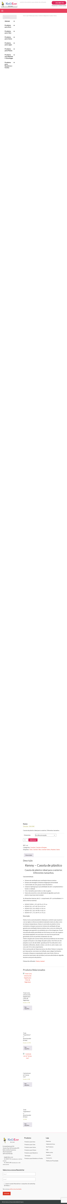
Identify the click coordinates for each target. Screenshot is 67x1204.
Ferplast (53, 849)
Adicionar (33, 840)
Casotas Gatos (45, 849)
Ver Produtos (49, 1147)
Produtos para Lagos (10, 43)
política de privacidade (15, 1189)
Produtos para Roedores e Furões (10, 64)
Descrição (28, 855)
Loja (27, 15)
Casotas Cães (37, 849)
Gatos (58, 849)
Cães (30, 849)
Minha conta (49, 1152)
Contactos (49, 1158)
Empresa (48, 1141)
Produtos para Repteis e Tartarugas (10, 56)
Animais (10, 21)
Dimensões (27, 835)
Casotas (51, 15)
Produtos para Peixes (10, 49)
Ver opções (26, 1007)
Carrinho (48, 1155)
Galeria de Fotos (50, 1144)
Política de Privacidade (52, 1160)
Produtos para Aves (10, 26)
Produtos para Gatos (33, 15)
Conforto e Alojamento (44, 15)
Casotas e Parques (41, 847)
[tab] (29, 855)
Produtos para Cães (10, 32)
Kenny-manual (40, 961)
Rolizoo (7, 1202)
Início (24, 15)
